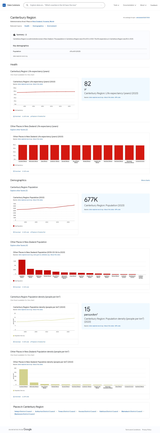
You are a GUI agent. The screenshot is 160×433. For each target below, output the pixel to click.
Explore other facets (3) (19, 191)
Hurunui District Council (87, 411)
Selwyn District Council (23, 411)
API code (26, 116)
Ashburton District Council (45, 411)
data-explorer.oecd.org (20, 56)
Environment (51, 26)
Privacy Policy (146, 430)
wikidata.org (45, 255)
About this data (38, 84)
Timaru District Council (66, 411)
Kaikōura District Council (109, 411)
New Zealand (37, 21)
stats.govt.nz (37, 255)
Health (26, 26)
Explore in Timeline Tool (38, 116)
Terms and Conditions (132, 430)
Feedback (154, 5)
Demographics (38, 26)
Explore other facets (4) (19, 245)
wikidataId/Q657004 (143, 17)
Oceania (46, 21)
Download (18, 116)
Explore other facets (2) (19, 130)
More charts (145, 180)
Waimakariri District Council (131, 411)
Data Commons (13, 5)
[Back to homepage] (4, 5)
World (52, 21)
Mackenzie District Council (25, 414)
